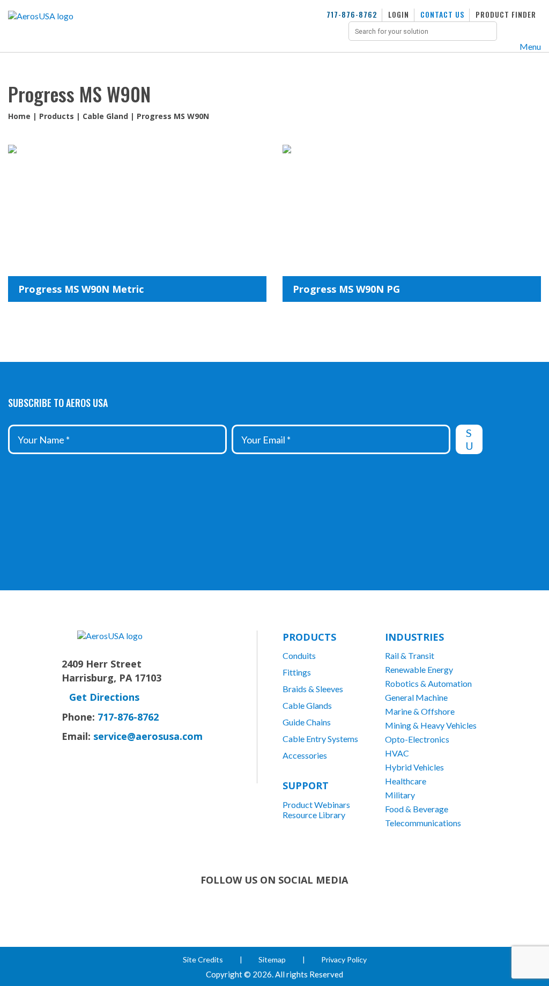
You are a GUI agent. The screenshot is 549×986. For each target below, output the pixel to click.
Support (306, 785)
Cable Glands (307, 705)
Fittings (297, 672)
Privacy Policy (344, 959)
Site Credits (203, 959)
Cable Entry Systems (320, 738)
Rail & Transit (409, 655)
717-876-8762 (352, 14)
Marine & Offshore (420, 711)
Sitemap (272, 959)
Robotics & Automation (428, 683)
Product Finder (506, 14)
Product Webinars (316, 804)
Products (56, 116)
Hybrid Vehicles (414, 767)
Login (398, 14)
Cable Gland (105, 116)
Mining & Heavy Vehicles (431, 725)
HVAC (397, 753)
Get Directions (104, 697)
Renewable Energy (419, 669)
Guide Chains (307, 722)
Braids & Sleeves (313, 689)
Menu (530, 46)
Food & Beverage (416, 809)
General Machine (416, 697)
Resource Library (314, 815)
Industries (414, 637)
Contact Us (442, 14)
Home (19, 116)
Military (400, 795)
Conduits (299, 655)
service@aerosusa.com (148, 736)
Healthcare (405, 781)
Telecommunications (423, 823)
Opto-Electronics (417, 739)
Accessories (305, 755)
